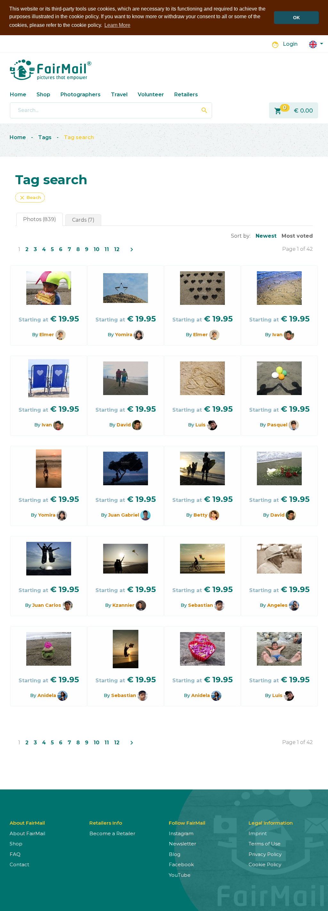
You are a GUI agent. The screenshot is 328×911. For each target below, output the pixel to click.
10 (96, 249)
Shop (43, 94)
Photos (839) (39, 219)
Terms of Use (265, 844)
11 (106, 249)
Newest (266, 236)
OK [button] (296, 17)
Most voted (297, 236)
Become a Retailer (112, 833)
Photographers (81, 94)
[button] (316, 44)
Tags (45, 137)
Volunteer (151, 94)
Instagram (181, 833)
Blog (174, 854)
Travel (119, 94)
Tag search (79, 137)
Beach (30, 197)
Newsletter (182, 844)
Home (18, 94)
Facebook (181, 864)
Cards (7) (83, 220)
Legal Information (271, 823)
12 (116, 249)
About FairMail (27, 833)
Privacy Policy (265, 854)
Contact (19, 864)
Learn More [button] (117, 25)
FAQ (15, 854)
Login (290, 44)
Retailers (186, 94)
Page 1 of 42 (297, 249)
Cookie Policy (265, 864)
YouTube (180, 875)
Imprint (258, 833)
